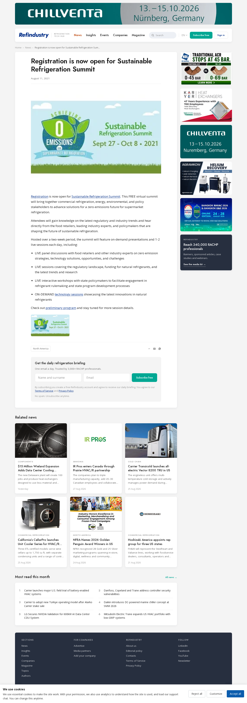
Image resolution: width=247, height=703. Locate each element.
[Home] (34, 35)
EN (183, 35)
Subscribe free (201, 35)
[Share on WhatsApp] (159, 348)
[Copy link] (149, 348)
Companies (120, 35)
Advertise (79, 645)
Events (104, 35)
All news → (171, 577)
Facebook (183, 650)
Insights (91, 35)
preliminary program (61, 308)
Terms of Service (44, 390)
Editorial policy (134, 650)
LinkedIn (183, 645)
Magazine (138, 35)
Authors (26, 675)
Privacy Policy (66, 390)
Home (18, 47)
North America (40, 348)
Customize (216, 693)
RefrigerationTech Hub (62, 35)
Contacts (131, 655)
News (78, 35)
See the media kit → (195, 264)
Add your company (85, 655)
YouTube (183, 655)
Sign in (221, 35)
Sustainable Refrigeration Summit (96, 196)
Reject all (196, 693)
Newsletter (184, 660)
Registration (39, 196)
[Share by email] (154, 348)
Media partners (82, 650)
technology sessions (69, 294)
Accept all (235, 693)
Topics (25, 670)
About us (131, 645)
